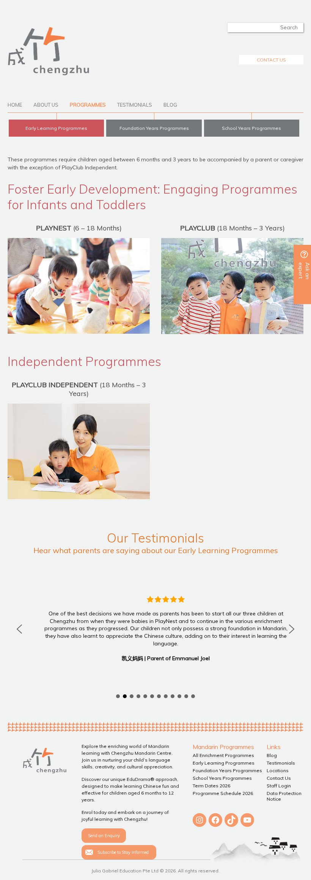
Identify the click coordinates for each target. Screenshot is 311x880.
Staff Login (279, 786)
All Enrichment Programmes (223, 755)
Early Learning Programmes (56, 128)
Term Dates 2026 (211, 786)
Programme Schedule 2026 (223, 793)
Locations (278, 770)
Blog (170, 105)
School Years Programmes (251, 128)
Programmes (88, 105)
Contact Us (279, 778)
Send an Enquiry (104, 835)
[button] (19, 629)
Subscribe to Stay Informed (123, 852)
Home (15, 105)
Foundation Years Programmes (154, 128)
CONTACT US (271, 60)
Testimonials (134, 105)
